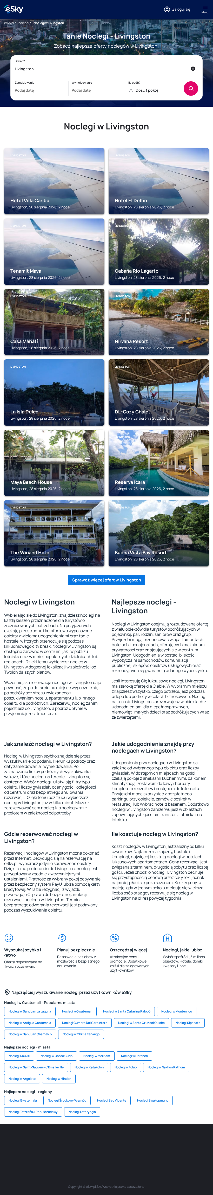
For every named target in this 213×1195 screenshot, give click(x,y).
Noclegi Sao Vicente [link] (111, 1100)
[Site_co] (153, 1139)
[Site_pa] (184, 1139)
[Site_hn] (114, 1151)
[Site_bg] (44, 1139)
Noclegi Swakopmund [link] (152, 1100)
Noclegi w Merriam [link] (96, 1056)
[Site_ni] (83, 1151)
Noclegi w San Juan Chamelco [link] (30, 1034)
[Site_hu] (138, 1139)
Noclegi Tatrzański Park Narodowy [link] (33, 1112)
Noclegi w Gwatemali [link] (77, 1011)
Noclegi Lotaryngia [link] (82, 1112)
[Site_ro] (28, 1139)
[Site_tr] (75, 1139)
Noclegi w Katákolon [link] (89, 1067)
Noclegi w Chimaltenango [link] (81, 1034)
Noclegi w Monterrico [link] (176, 1011)
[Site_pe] (60, 1139)
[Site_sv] (200, 1139)
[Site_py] (130, 1151)
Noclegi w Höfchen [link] (134, 1056)
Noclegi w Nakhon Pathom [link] (166, 1067)
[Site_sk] (122, 1139)
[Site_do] (169, 1139)
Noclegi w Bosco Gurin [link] (56, 1056)
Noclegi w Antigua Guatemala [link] (30, 1023)
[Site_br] (13, 1139)
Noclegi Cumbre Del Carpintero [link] (84, 1023)
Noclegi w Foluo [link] (126, 1067)
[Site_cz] (91, 1139)
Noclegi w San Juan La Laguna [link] (30, 1011)
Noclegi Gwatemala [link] (23, 1100)
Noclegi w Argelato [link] (22, 1078)
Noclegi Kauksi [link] (19, 1056)
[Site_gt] (99, 1151)
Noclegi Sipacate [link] (188, 1023)
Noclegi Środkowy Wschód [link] (67, 1100)
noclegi (23, 23)
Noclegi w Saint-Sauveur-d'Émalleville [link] (36, 1067)
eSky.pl (9, 23)
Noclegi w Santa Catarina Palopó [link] (126, 1011)
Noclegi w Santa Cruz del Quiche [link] (141, 1023)
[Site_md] (106, 1139)
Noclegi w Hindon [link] (58, 1078)
